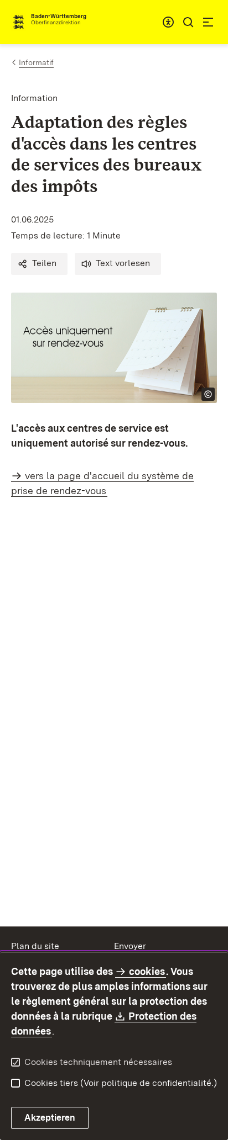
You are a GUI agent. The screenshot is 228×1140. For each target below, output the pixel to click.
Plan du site (35, 946)
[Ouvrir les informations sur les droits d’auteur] (208, 394)
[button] (39, 264)
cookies (147, 971)
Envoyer (130, 946)
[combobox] (168, 22)
